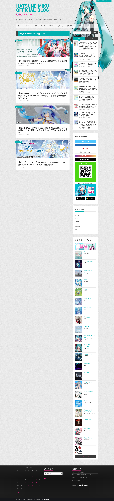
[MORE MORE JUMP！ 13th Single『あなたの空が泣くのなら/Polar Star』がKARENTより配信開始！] (76, 88)
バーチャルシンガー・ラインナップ (81, 477)
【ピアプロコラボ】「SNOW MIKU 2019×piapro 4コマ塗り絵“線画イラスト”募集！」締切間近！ (42, 163)
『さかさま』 (87, 317)
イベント (28, 26)
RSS (46, 478)
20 (32, 482)
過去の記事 (77, 226)
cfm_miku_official (85, 155)
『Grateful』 (87, 326)
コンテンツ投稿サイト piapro (79, 472)
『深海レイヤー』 (88, 354)
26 (28, 485)
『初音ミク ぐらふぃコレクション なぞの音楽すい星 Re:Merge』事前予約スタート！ (87, 56)
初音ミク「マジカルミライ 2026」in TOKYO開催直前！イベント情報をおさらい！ (88, 98)
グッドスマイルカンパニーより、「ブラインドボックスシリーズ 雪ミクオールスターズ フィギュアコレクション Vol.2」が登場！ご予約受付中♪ (88, 124)
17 (21, 482)
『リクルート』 (87, 419)
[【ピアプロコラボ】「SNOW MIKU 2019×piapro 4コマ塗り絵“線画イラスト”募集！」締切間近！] (43, 149)
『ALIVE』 (86, 400)
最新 (79, 38)
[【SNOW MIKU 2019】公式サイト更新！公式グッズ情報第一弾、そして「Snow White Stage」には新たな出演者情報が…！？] (43, 80)
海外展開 (69, 26)
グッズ (43, 26)
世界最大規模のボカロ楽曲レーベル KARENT (83, 474)
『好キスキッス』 (88, 438)
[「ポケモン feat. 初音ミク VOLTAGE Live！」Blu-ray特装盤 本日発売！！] (76, 80)
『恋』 (85, 447)
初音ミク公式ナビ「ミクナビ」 (85, 183)
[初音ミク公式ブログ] (32, 10)
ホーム (20, 26)
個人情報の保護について (78, 480)
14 (36, 479)
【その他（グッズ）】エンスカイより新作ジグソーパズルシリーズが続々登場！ (88, 114)
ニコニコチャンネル (86, 152)
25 (25, 485)
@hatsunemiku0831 (86, 159)
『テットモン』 (87, 428)
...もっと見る (85, 456)
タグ (91, 38)
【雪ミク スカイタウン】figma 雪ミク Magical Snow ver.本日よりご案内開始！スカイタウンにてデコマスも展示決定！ (42, 130)
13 (32, 479)
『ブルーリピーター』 (89, 382)
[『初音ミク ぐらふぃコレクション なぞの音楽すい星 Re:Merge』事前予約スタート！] (76, 55)
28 (36, 485)
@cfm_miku (86, 141)
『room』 (86, 252)
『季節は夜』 (87, 363)
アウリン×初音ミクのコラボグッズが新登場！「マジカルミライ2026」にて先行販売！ (88, 71)
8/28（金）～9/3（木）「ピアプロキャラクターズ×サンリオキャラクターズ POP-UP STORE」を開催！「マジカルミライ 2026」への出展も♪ (88, 45)
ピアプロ (78, 26)
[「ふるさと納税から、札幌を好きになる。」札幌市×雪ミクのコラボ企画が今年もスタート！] (76, 106)
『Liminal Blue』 (88, 307)
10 (21, 479)
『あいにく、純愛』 (88, 261)
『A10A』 (86, 289)
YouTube (86, 148)
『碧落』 (86, 279)
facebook (85, 145)
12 (28, 479)
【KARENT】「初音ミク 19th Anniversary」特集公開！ (87, 64)
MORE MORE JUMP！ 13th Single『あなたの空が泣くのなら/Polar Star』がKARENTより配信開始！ (88, 89)
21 (36, 482)
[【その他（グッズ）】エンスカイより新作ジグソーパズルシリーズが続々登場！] (76, 114)
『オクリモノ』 (87, 298)
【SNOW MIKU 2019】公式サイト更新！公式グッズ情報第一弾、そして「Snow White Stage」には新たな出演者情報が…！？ (42, 95)
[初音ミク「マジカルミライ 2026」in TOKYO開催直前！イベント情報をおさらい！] (76, 98)
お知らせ (60, 26)
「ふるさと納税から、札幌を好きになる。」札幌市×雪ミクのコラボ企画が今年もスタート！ (88, 106)
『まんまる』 (87, 372)
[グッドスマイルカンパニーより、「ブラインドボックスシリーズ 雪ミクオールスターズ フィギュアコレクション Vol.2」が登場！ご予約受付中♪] (76, 122)
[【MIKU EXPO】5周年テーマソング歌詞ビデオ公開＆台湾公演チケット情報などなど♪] (43, 48)
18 (25, 482)
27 (32, 485)
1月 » (19, 493)
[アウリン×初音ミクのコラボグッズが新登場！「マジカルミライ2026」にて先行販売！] (76, 71)
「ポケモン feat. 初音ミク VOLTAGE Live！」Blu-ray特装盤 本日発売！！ (87, 80)
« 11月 (17, 493)
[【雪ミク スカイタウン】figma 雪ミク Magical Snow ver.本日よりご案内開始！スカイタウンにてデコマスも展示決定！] (43, 114)
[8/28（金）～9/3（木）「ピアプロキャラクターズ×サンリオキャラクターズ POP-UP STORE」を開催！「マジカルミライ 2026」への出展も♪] (76, 44)
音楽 (36, 26)
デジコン (51, 26)
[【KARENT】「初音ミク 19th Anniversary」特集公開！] (76, 65)
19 (28, 482)
